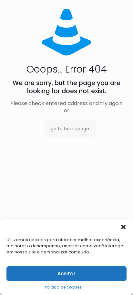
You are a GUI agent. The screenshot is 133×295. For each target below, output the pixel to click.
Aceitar (66, 273)
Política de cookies (63, 287)
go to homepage (70, 128)
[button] (123, 227)
